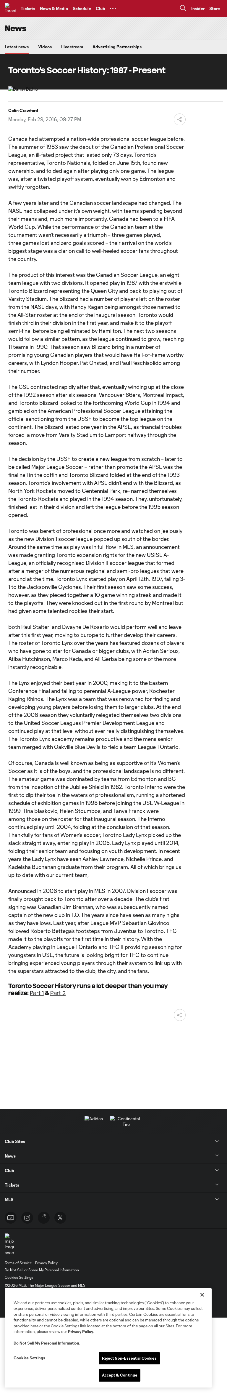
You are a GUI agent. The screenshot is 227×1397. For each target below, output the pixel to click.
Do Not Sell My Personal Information (46, 1343)
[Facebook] (44, 1218)
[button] (113, 8)
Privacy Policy (80, 1331)
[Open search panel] (183, 8)
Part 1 (37, 993)
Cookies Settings (19, 1277)
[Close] (202, 1294)
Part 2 (58, 993)
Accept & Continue (119, 1375)
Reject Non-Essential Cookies (129, 1358)
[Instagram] (27, 1218)
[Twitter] (60, 1218)
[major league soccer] (9, 1244)
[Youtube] (11, 1218)
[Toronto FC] (10, 8)
